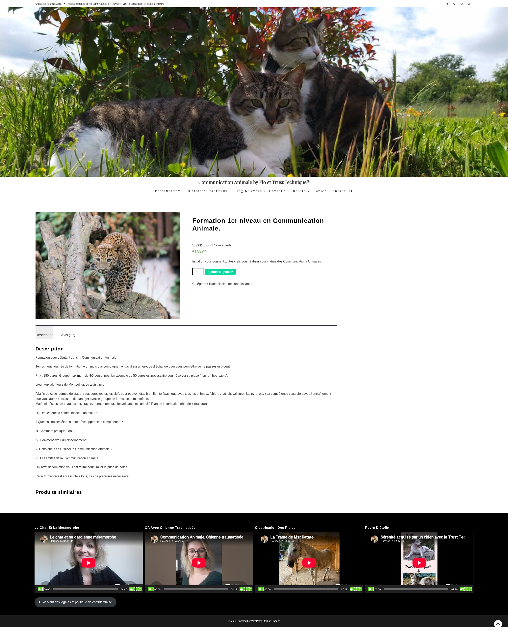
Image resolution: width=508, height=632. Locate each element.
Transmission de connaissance (230, 284)
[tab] (44, 332)
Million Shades (272, 621)
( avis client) (220, 245)
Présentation (168, 191)
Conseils (277, 191)
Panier (320, 191)
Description (44, 335)
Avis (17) (68, 335)
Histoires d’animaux (208, 191)
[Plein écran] (139, 589)
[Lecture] (41, 589)
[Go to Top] (498, 624)
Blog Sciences (248, 191)
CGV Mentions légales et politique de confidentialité (75, 602)
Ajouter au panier (220, 272)
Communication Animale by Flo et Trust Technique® (254, 182)
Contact (337, 191)
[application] (89, 562)
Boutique (301, 191)
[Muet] (132, 589)
